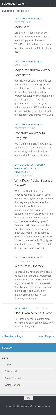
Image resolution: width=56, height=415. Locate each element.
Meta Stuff (20, 18)
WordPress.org (12, 385)
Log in (8, 364)
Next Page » (46, 336)
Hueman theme (43, 406)
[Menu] (52, 3)
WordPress (36, 18)
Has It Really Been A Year (33, 313)
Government (21, 172)
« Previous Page (12, 336)
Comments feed (13, 378)
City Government (24, 165)
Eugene (35, 168)
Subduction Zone (13, 3)
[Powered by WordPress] (18, 406)
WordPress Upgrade (29, 266)
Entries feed (11, 371)
